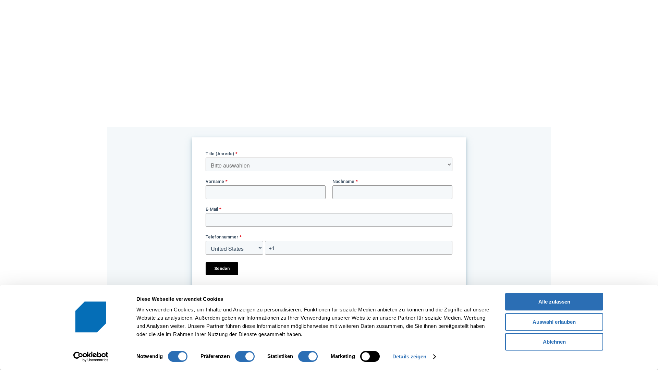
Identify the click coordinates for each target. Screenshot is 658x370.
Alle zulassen (554, 302)
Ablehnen (554, 342)
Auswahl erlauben (554, 322)
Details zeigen (409, 356)
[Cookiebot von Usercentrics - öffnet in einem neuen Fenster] (91, 357)
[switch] (245, 356)
